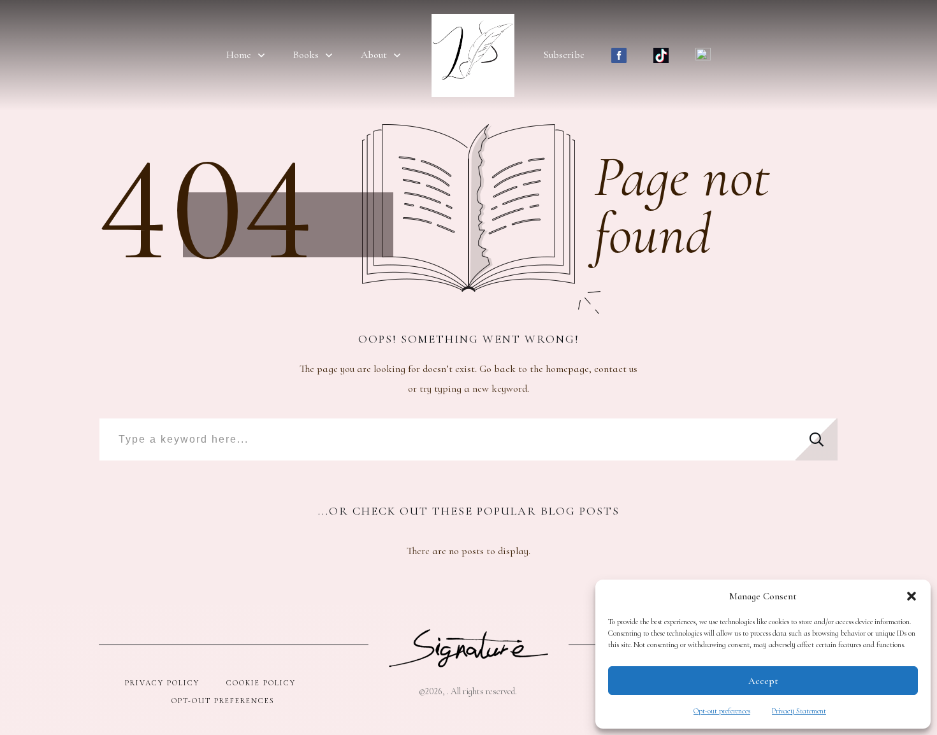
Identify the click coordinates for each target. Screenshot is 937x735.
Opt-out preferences (722, 710)
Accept (763, 681)
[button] (911, 596)
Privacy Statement (799, 710)
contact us (615, 368)
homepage (567, 368)
